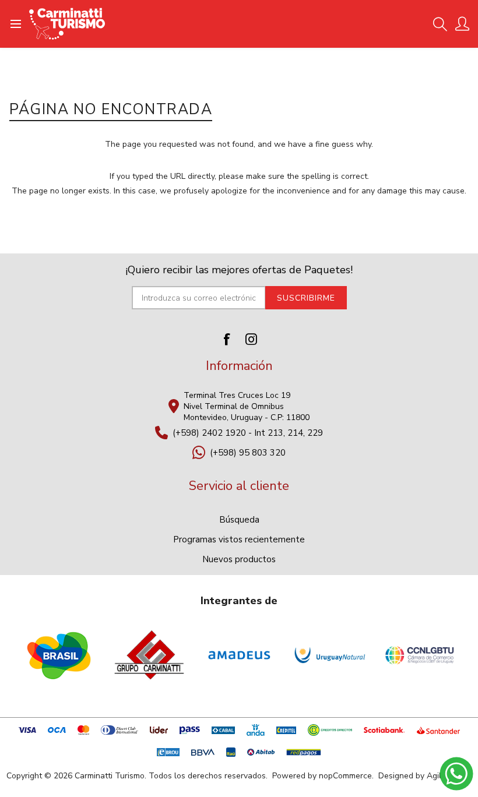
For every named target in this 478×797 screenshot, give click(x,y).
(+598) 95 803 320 (248, 453)
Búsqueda (239, 520)
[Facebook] (226, 339)
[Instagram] (251, 339)
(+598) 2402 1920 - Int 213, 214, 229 (248, 433)
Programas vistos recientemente (239, 539)
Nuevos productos (239, 559)
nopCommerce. (346, 775)
